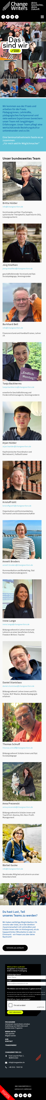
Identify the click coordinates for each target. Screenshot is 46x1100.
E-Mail (9, 981)
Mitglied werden (10, 1036)
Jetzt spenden (10, 1034)
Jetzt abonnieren (15, 1012)
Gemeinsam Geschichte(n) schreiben (17, 1024)
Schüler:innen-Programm (13, 1028)
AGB (6, 1039)
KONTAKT (9, 1041)
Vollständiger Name (14, 974)
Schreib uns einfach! (15, 947)
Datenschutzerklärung (29, 996)
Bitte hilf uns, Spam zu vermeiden (18, 999)
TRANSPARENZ (10, 1045)
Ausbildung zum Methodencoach (16, 1026)
